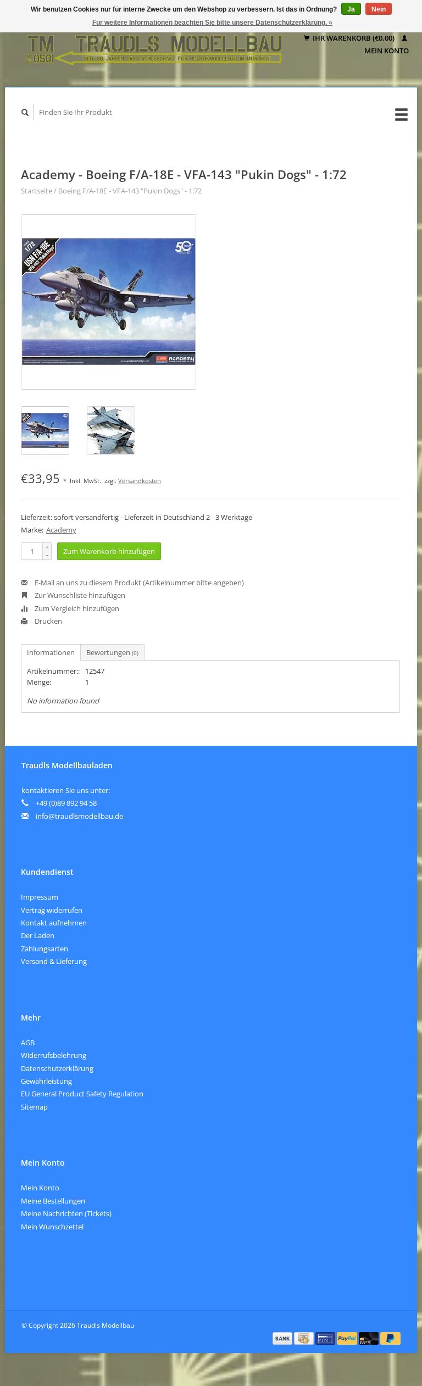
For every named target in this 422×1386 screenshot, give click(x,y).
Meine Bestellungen (53, 1201)
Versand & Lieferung (54, 961)
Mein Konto (40, 1188)
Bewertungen (112, 652)
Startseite (36, 191)
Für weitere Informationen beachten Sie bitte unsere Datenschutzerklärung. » (212, 22)
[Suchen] (25, 112)
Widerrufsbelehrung (53, 1055)
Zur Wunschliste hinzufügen (79, 595)
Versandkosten (139, 480)
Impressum (39, 897)
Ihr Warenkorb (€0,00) (353, 38)
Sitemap (34, 1107)
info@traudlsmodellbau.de (79, 816)
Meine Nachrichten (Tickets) (66, 1213)
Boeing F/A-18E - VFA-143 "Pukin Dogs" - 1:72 (130, 191)
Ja (351, 9)
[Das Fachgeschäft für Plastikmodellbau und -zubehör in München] (154, 44)
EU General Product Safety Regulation (82, 1094)
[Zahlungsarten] (284, 1338)
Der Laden (37, 935)
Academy (61, 530)
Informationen (51, 652)
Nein (378, 9)
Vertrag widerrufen (51, 910)
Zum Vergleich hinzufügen (76, 608)
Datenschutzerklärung (57, 1068)
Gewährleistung (46, 1081)
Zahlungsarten (44, 948)
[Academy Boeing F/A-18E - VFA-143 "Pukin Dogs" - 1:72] (108, 302)
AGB (28, 1042)
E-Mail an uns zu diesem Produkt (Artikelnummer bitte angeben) (138, 582)
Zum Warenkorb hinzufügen (109, 551)
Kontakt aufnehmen (54, 923)
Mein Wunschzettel (52, 1227)
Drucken (47, 621)
